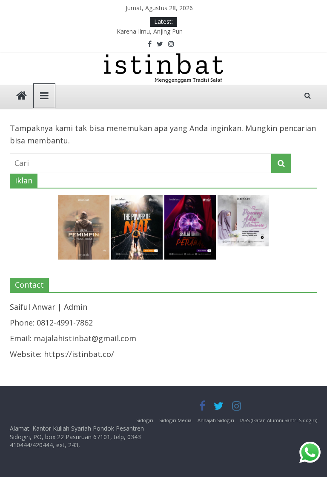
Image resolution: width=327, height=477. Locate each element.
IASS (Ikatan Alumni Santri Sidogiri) (278, 420)
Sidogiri (144, 420)
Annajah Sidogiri (216, 420)
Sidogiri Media (175, 420)
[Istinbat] (21, 96)
